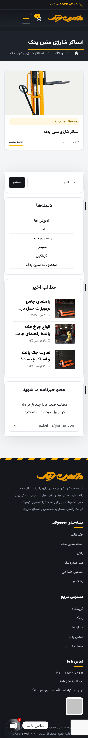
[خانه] (76, 53)
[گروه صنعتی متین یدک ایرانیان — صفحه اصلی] (65, 18)
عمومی (41, 247)
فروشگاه (77, 609)
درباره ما (77, 627)
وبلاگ (79, 618)
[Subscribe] (15, 426)
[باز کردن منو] (26, 18)
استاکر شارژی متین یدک (61, 132)
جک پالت (77, 534)
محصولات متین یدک (65, 121)
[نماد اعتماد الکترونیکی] (44, 706)
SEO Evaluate (25, 734)
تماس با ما (75, 637)
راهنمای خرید (42, 238)
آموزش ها (41, 221)
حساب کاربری (74, 646)
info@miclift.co (71, 681)
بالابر (80, 553)
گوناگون (41, 256)
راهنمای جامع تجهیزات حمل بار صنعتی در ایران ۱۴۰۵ (32, 308)
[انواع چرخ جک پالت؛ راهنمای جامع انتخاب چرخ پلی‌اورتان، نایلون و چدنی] (65, 334)
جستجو (17, 182)
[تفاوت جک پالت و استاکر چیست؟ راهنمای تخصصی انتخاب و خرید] (65, 359)
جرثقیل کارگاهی (72, 572)
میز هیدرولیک (73, 563)
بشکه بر (78, 581)
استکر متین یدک (72, 544)
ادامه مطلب (16, 142)
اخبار (41, 229)
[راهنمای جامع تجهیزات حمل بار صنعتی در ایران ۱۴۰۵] (65, 308)
